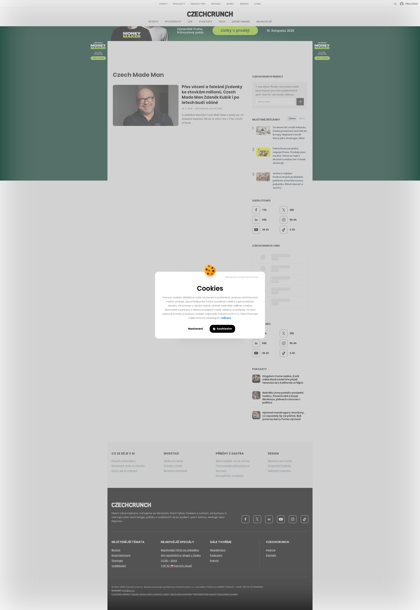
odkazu (226, 318)
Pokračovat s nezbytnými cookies (241, 277)
